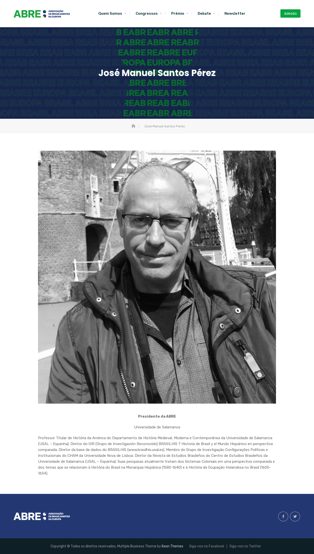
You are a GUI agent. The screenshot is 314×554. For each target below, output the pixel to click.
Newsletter (234, 13)
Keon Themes (172, 546)
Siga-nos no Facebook (283, 516)
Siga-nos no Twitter (295, 516)
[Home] (134, 126)
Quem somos (110, 13)
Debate (204, 13)
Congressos (147, 13)
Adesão (290, 13)
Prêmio (177, 13)
